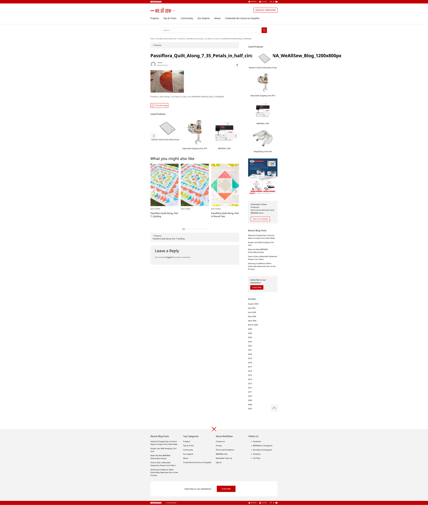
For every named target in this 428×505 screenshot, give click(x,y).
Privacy (219, 445)
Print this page (161, 105)
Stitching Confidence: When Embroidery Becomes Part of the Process (262, 266)
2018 (250, 362)
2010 (250, 396)
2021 (250, 350)
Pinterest (257, 454)
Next (235, 136)
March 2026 (253, 325)
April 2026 (252, 320)
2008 (250, 404)
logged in (170, 257)
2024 (250, 337)
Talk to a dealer (260, 219)
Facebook (257, 441)
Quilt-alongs (155, 209)
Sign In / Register (265, 10)
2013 (250, 383)
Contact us (220, 441)
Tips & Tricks (169, 18)
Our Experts (203, 18)
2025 (250, 333)
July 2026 (251, 308)
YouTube (256, 458)
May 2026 (252, 316)
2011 (250, 392)
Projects (154, 18)
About (217, 18)
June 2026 (252, 312)
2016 (250, 371)
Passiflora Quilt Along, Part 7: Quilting (170, 39)
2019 (250, 358)
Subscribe (256, 287)
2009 (250, 400)
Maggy (159, 63)
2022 (250, 346)
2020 (250, 354)
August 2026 (253, 304)
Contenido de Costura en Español (242, 18)
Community (187, 18)
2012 (250, 387)
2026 (250, 329)
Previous (157, 45)
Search (264, 30)
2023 (250, 341)
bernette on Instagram (262, 450)
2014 (250, 379)
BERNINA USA (221, 454)
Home (152, 39)
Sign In (219, 462)
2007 (250, 408)
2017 (250, 366)
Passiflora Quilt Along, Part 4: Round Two (225, 215)
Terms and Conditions (225, 450)
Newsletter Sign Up (224, 458)
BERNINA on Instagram (262, 445)
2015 (250, 375)
